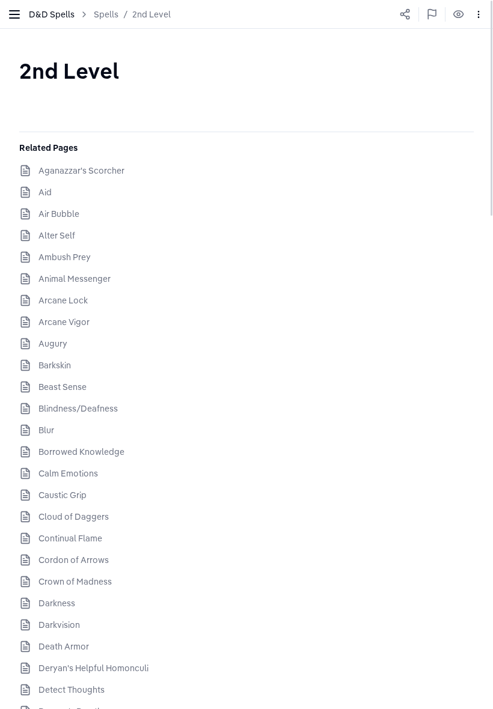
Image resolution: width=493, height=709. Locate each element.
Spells (106, 14)
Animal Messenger (74, 278)
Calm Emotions (68, 473)
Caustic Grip (62, 495)
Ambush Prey (64, 257)
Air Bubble (58, 213)
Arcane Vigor (64, 322)
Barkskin (54, 365)
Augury (52, 343)
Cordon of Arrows (73, 560)
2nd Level (151, 14)
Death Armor (63, 646)
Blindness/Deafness (78, 408)
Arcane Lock (63, 300)
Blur (46, 430)
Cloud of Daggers (73, 516)
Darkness (56, 603)
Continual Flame (70, 538)
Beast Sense (62, 387)
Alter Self (56, 235)
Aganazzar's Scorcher (81, 170)
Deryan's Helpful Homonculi (93, 668)
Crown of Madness (75, 581)
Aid (45, 192)
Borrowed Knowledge (81, 451)
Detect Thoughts (71, 689)
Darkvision (59, 624)
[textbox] (69, 70)
